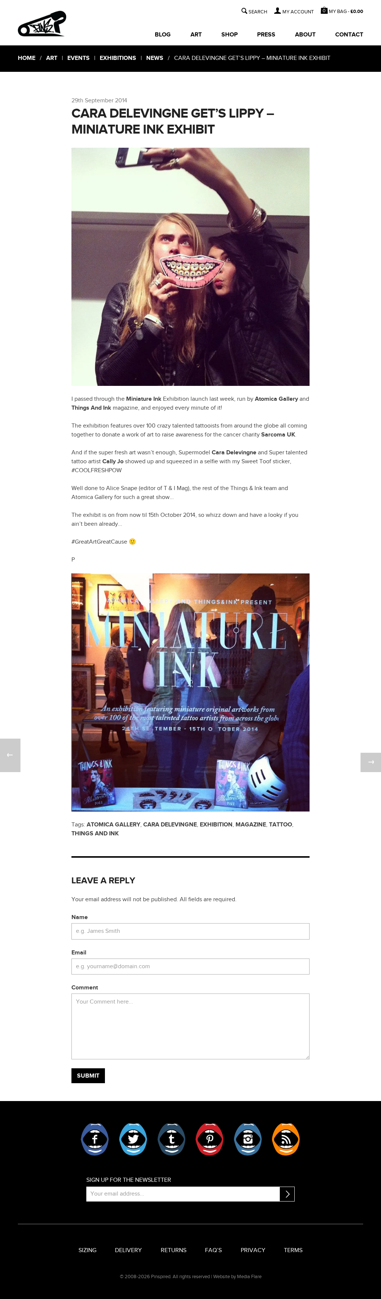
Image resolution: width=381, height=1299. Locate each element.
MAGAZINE (251, 824)
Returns (173, 1250)
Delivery (128, 1250)
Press (266, 34)
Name (79, 917)
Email (78, 952)
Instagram (247, 1139)
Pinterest (209, 1139)
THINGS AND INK (95, 833)
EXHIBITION (216, 824)
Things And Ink (91, 408)
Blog (163, 34)
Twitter (133, 1139)
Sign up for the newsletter (128, 1180)
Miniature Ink (143, 399)
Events (78, 58)
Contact (349, 34)
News (154, 58)
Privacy (253, 1250)
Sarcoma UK (278, 434)
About (305, 34)
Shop (229, 34)
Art (196, 34)
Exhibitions (118, 58)
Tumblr (171, 1139)
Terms (293, 1250)
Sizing (87, 1250)
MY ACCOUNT (298, 12)
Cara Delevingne (233, 452)
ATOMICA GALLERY (113, 824)
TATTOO (280, 824)
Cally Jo (113, 461)
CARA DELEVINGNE (170, 824)
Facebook (94, 1139)
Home (26, 58)
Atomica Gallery (277, 399)
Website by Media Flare (237, 1277)
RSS (285, 1139)
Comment (84, 987)
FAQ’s (213, 1250)
